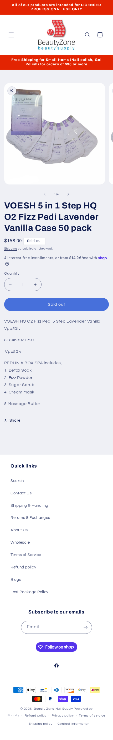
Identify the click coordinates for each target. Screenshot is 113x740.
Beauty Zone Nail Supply (53, 708)
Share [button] (14, 420)
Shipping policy (41, 723)
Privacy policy (63, 715)
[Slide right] (68, 194)
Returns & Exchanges (30, 518)
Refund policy (23, 567)
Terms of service (92, 715)
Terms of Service (26, 555)
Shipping (10, 248)
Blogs (16, 580)
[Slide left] (44, 194)
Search (17, 481)
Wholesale (20, 542)
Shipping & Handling (29, 506)
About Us (19, 530)
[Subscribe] (86, 627)
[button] (11, 35)
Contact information (74, 723)
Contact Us (21, 493)
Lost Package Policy (29, 592)
